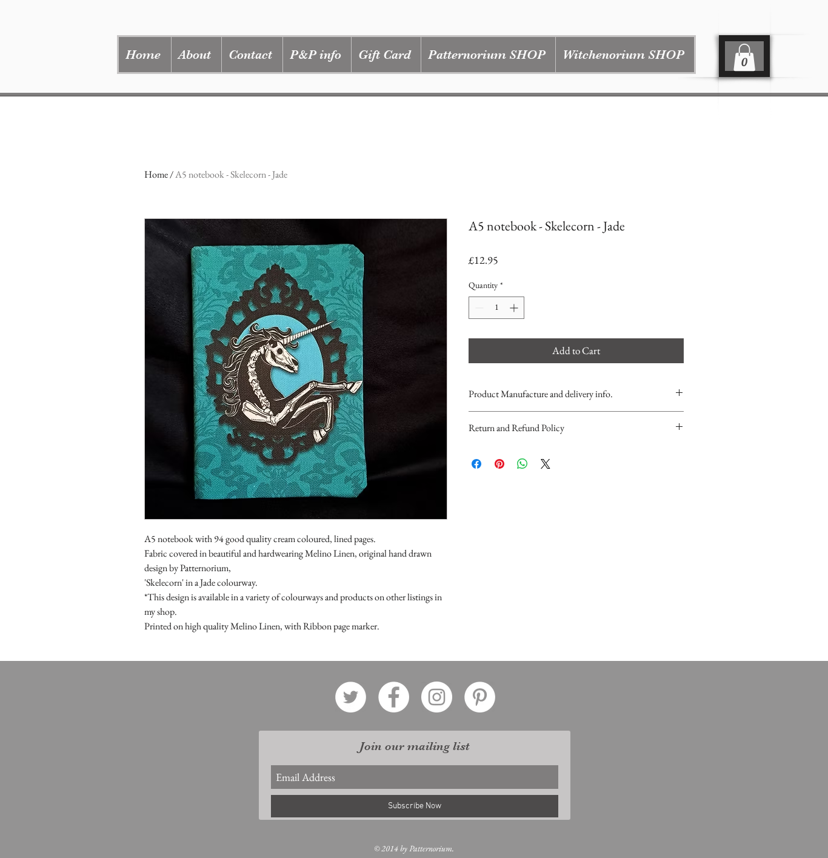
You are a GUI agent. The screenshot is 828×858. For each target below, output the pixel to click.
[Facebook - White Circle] (393, 697)
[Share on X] (545, 464)
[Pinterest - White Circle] (479, 697)
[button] (488, 54)
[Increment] (515, 307)
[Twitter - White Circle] (350, 697)
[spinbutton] (496, 307)
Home (156, 174)
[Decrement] (478, 307)
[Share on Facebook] (476, 464)
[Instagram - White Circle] (436, 697)
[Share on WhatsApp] (522, 464)
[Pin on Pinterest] (499, 464)
